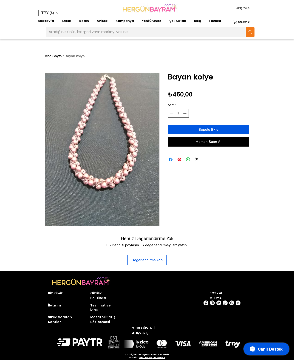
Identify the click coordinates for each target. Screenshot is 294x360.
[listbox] (50, 13)
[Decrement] (171, 113)
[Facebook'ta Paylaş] (170, 159)
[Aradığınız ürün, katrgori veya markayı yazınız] (250, 32)
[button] (50, 13)
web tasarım (145, 358)
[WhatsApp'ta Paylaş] (188, 159)
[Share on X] (197, 159)
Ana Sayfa (53, 56)
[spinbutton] (178, 113)
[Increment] (185, 113)
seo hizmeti (159, 358)
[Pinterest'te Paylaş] (179, 159)
